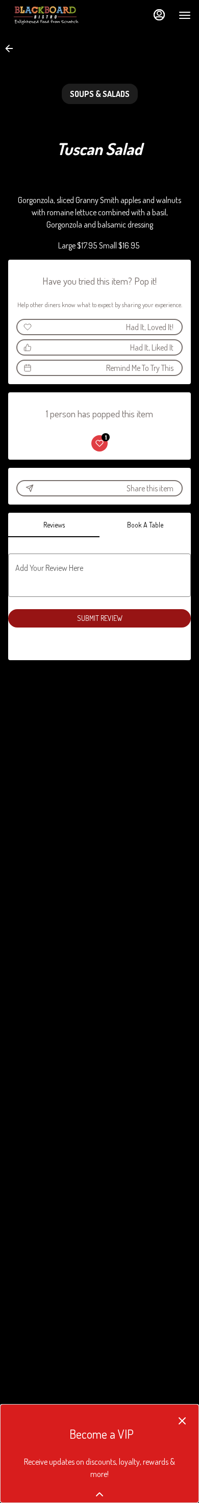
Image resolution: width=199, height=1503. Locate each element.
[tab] (54, 525)
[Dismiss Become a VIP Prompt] (182, 1421)
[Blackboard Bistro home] (54, 15)
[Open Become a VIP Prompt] (99, 1494)
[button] (12, 48)
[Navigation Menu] (184, 15)
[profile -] (159, 15)
